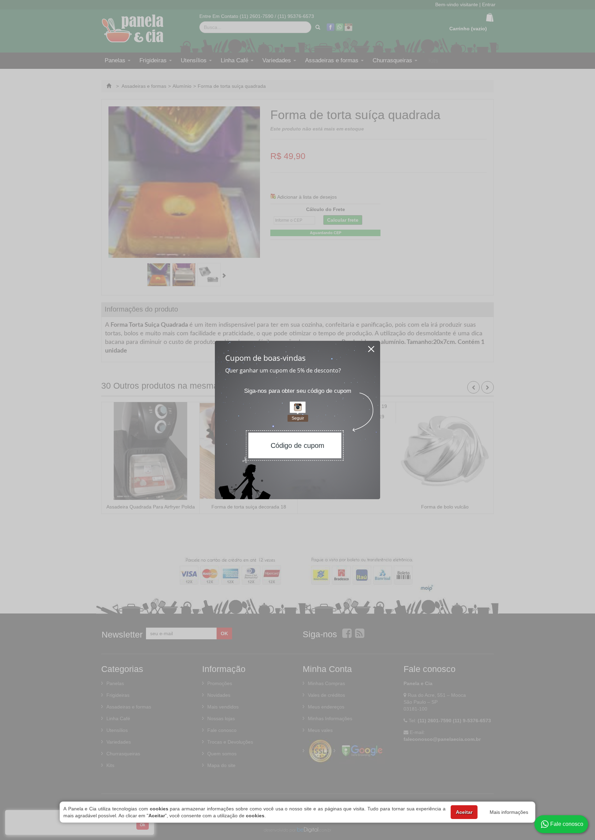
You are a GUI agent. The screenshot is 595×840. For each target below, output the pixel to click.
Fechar (371, 347)
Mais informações (509, 812)
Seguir (298, 418)
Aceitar (464, 812)
